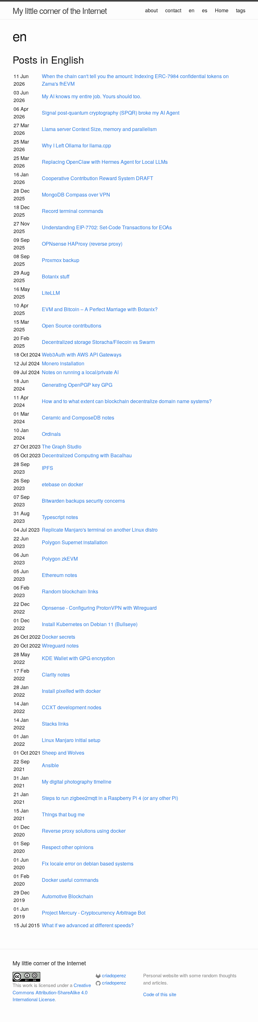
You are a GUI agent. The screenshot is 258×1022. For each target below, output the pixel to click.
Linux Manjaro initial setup (71, 740)
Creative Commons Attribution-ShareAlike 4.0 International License (52, 992)
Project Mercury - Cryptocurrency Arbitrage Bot (93, 912)
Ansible (50, 765)
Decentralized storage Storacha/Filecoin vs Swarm (98, 341)
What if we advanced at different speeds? (88, 925)
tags (240, 10)
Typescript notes (60, 517)
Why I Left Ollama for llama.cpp (76, 145)
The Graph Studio (61, 446)
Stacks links (55, 723)
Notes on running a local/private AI (80, 372)
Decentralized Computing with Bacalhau (87, 455)
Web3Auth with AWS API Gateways (81, 354)
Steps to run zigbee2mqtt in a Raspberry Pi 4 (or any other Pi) (110, 798)
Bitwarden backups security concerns (83, 500)
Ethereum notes (59, 575)
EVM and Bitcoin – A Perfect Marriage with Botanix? (100, 309)
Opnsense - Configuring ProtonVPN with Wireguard (99, 607)
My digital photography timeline (76, 781)
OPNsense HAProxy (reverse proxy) (82, 243)
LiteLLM (51, 292)
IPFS (47, 467)
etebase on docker (62, 484)
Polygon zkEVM (60, 558)
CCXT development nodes (71, 707)
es (204, 10)
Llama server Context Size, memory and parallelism (99, 129)
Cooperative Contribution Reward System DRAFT (97, 178)
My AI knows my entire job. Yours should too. (91, 96)
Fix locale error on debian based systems (87, 863)
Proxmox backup (60, 260)
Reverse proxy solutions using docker (84, 830)
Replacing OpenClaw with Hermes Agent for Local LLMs (105, 161)
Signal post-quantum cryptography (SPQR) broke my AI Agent (110, 112)
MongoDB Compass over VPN (76, 194)
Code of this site (159, 994)
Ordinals (51, 433)
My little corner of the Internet (60, 10)
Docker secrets (58, 636)
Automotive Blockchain (67, 896)
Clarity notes (56, 674)
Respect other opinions (67, 847)
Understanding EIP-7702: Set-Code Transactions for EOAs (107, 227)
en (191, 10)
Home (221, 10)
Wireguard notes (60, 645)
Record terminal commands (72, 210)
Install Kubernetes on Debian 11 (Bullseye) (89, 624)
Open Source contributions (71, 325)
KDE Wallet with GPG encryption (78, 658)
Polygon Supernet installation (75, 542)
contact (173, 10)
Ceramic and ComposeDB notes (78, 417)
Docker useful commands (70, 879)
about (151, 10)
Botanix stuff (56, 276)
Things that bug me (63, 814)
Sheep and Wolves (63, 752)
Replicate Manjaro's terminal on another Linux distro (100, 529)
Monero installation (63, 363)
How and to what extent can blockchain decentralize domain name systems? (127, 401)
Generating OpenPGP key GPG (77, 384)
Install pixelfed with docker (71, 690)
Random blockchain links (70, 591)
